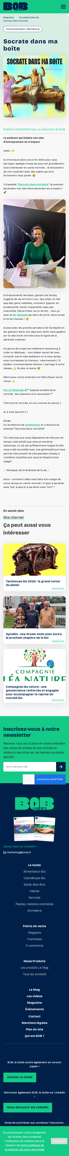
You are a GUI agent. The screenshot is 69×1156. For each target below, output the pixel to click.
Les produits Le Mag (34, 968)
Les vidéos (34, 996)
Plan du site (34, 1029)
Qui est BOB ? (34, 1036)
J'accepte (59, 1141)
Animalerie (34, 910)
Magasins (34, 932)
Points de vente (34, 926)
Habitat (34, 891)
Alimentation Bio (34, 871)
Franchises (34, 939)
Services (34, 897)
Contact (34, 1016)
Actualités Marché (29, 17)
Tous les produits (34, 974)
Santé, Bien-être (34, 884)
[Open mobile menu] (63, 7)
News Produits (34, 961)
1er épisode (20, 314)
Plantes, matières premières (34, 904)
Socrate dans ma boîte (33, 184)
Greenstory (32, 424)
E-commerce (34, 945)
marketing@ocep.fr (19, 852)
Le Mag (34, 990)
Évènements (34, 1009)
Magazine (8, 17)
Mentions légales (34, 1023)
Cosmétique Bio (34, 878)
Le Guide (34, 865)
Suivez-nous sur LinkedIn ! (19, 846)
